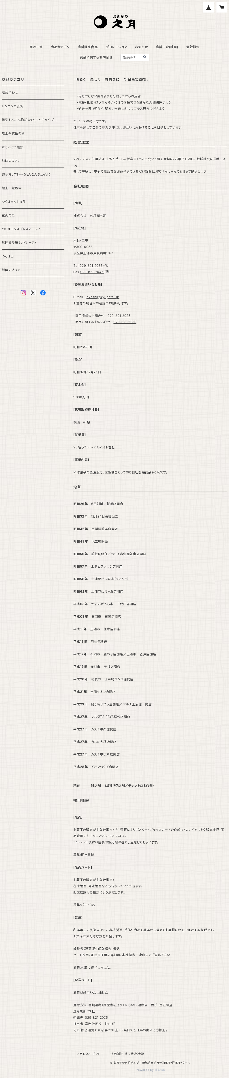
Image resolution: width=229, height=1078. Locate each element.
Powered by (145, 1070)
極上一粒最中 (12, 188)
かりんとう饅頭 (12, 147)
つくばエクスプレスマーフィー (22, 229)
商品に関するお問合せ (96, 57)
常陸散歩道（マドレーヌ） (19, 242)
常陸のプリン (11, 270)
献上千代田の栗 (13, 133)
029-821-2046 (92, 272)
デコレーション (116, 47)
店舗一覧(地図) (167, 47)
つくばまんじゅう (13, 202)
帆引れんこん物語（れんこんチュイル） (28, 120)
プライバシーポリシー (90, 1053)
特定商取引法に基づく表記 (127, 1053)
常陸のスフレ (11, 161)
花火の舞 (8, 215)
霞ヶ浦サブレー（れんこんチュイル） (26, 174)
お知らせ (141, 47)
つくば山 (8, 256)
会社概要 (192, 47)
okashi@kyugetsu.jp (103, 297)
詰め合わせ (10, 92)
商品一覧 (36, 47)
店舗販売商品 (88, 47)
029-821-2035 (91, 265)
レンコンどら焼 (12, 106)
